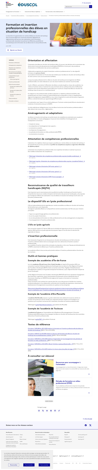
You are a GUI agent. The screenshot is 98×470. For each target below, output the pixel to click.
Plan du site (67, 463)
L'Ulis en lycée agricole (14, 79)
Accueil (7, 15)
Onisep (21, 434)
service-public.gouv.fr (76, 456)
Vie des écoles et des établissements (54, 11)
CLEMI (21, 441)
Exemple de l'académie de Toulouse (15, 95)
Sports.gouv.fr (81, 439)
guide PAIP (39, 319)
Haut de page (88, 419)
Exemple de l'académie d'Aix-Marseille (16, 91)
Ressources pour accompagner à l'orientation (68, 363)
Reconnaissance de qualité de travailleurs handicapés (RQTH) (15, 72)
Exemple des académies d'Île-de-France (16, 87)
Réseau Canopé (23, 439)
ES (80, 463)
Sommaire (11, 60)
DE (73, 463)
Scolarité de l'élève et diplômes (32, 11)
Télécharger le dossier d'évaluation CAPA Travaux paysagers (45, 177)
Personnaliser (13, 465)
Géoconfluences (52, 444)
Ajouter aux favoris (16, 50)
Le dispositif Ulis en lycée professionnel (14, 76)
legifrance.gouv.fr (63, 456)
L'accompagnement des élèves (32, 15)
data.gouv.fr (53, 456)
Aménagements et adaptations (15, 65)
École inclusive (44, 15)
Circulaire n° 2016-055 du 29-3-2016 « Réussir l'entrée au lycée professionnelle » (49, 344)
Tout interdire (29, 465)
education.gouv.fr (9, 437)
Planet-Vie (51, 434)
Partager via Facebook (39, 410)
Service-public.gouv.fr (82, 434)
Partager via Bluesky (47, 410)
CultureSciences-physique (40, 444)
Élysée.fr (66, 434)
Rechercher (90, 6)
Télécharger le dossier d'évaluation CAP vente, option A (44, 166)
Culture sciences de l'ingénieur (41, 439)
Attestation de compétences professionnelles (15, 68)
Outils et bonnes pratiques (14, 84)
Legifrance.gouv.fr (68, 441)
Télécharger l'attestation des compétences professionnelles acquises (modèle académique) (54, 156)
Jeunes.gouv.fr (81, 437)
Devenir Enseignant (10, 439)
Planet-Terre (37, 441)
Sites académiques (23, 444)
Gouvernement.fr (68, 439)
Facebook (85, 425)
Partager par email (55, 410)
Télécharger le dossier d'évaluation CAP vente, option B (44, 171)
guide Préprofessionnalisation (44, 305)
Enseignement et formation (12, 11)
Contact (61, 463)
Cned (21, 437)
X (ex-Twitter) (90, 425)
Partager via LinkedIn (51, 410)
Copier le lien (59, 410)
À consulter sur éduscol (13, 101)
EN (76, 463)
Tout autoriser (44, 465)
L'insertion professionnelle (14, 82)
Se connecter (87, 3)
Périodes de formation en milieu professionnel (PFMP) (68, 382)
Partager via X (43, 410)
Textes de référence (13, 98)
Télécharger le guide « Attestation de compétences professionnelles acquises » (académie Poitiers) (56, 161)
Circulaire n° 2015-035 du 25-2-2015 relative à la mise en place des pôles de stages (50, 349)
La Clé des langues (39, 437)
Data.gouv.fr (67, 437)
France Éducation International (12, 434)
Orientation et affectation (14, 62)
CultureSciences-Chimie (40, 434)
